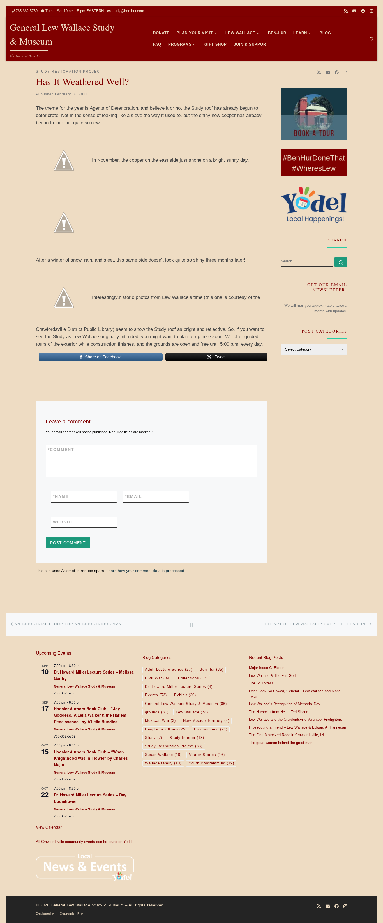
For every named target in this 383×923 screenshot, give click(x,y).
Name (61, 496)
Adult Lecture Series (168, 670)
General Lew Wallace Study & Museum (84, 686)
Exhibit (185, 695)
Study (153, 738)
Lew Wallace (192, 712)
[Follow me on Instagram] (371, 11)
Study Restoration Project (173, 746)
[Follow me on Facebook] (363, 11)
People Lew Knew (166, 729)
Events (156, 695)
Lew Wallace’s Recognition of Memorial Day (284, 704)
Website (64, 522)
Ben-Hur (211, 670)
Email (133, 496)
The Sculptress (261, 683)
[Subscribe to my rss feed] (346, 11)
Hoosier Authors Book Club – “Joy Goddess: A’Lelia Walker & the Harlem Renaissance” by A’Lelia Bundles (90, 715)
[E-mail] (354, 11)
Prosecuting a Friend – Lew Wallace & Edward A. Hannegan (297, 727)
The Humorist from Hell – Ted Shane (278, 712)
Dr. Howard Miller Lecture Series (179, 687)
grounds (157, 712)
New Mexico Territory (206, 721)
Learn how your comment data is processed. (145, 570)
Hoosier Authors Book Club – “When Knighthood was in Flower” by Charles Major (91, 758)
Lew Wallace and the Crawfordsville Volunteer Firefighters (295, 720)
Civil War (158, 678)
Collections (193, 678)
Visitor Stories (207, 755)
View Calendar (49, 827)
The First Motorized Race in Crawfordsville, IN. (287, 735)
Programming (210, 729)
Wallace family (163, 763)
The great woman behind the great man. (281, 743)
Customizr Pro (71, 913)
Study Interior (187, 738)
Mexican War (160, 721)
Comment (61, 449)
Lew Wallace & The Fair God (272, 676)
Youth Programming (211, 763)
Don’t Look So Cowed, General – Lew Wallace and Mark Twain (294, 694)
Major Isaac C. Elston (266, 668)
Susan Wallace (163, 755)
